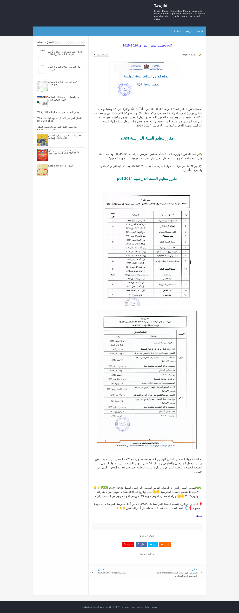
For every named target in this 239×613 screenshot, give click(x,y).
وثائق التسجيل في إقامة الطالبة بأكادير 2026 (58, 112)
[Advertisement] (61, 236)
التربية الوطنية (102, 55)
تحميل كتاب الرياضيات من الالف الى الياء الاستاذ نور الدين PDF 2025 (65, 151)
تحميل (198, 515)
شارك (129, 544)
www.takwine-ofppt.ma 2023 (112, 572)
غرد (154, 544)
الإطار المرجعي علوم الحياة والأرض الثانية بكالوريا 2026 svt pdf (65, 53)
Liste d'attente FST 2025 (61, 165)
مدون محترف (128, 607)
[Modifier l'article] (199, 55)
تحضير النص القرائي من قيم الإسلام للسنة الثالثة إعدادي (65, 136)
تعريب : (132, 607)
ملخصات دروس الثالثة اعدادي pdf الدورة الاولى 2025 (64, 98)
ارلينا (147, 607)
